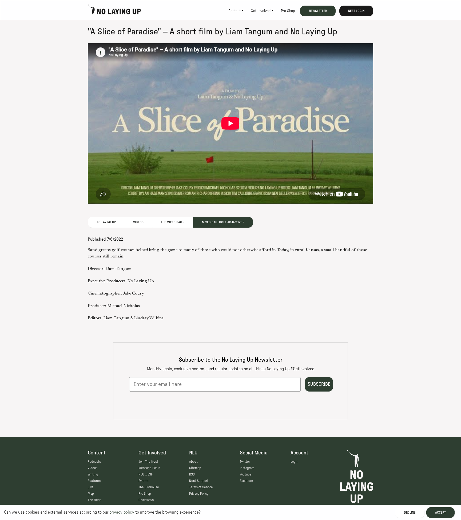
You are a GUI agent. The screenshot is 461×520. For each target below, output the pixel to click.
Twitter (245, 461)
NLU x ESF (145, 474)
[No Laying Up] (114, 11)
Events (143, 480)
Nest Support (198, 480)
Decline (409, 512)
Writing (93, 474)
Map (91, 493)
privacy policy (121, 512)
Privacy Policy (198, 493)
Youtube (246, 474)
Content (234, 11)
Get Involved (261, 11)
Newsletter (318, 11)
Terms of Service (201, 487)
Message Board (149, 468)
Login (294, 461)
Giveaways (146, 500)
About (193, 461)
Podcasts (94, 461)
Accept (440, 512)
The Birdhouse (148, 487)
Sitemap (195, 468)
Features (94, 480)
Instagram (247, 468)
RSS (192, 474)
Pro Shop (288, 11)
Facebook (246, 480)
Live (91, 487)
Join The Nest (148, 461)
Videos (138, 222)
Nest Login (356, 11)
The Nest (94, 500)
